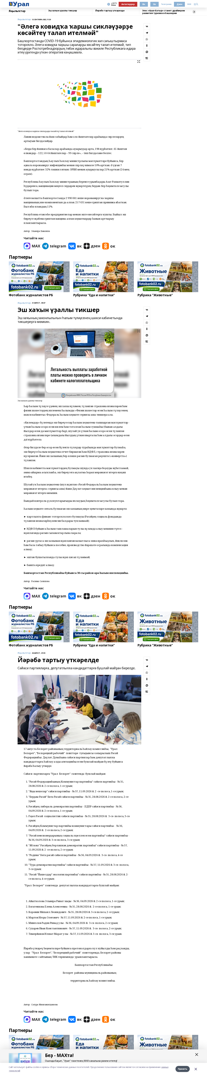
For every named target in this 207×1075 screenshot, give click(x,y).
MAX (189, 4)
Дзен (179, 4)
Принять (182, 1068)
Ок (154, 4)
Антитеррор (128, 4)
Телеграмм (166, 4)
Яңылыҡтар (17, 11)
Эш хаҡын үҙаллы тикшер (62, 10)
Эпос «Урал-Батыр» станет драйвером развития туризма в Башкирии (163, 11)
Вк (143, 4)
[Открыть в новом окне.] (32, 246)
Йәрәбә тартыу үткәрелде (109, 10)
